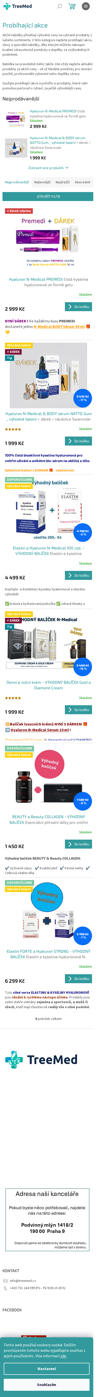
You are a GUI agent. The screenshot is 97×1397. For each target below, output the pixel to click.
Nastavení (47, 1369)
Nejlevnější (42, 182)
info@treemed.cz (23, 1280)
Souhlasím (46, 1385)
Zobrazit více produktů (46, 168)
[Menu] (86, 6)
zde (63, 1356)
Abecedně (82, 182)
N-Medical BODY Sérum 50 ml (59, 326)
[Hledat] (60, 6)
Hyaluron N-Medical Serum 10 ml (40, 730)
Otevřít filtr (48, 196)
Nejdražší (63, 182)
